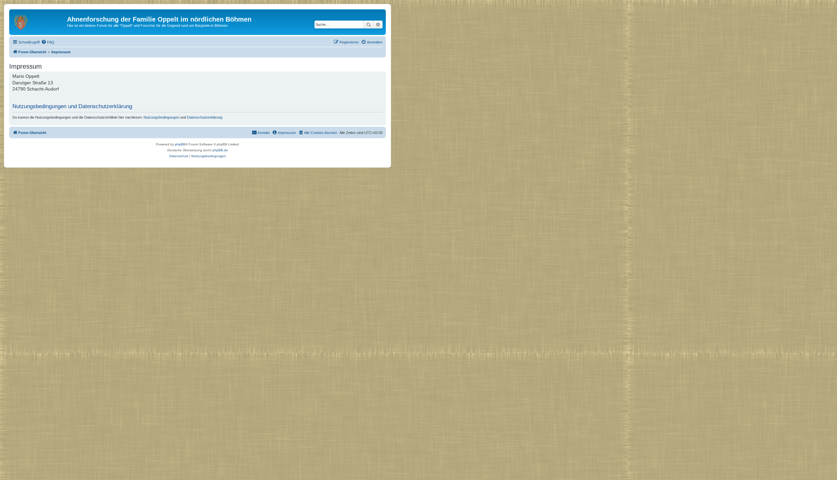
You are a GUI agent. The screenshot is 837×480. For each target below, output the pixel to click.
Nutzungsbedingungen (161, 117)
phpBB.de (220, 150)
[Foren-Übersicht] (39, 21)
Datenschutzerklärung (204, 117)
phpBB (180, 144)
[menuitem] (47, 42)
